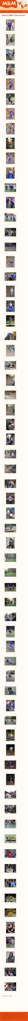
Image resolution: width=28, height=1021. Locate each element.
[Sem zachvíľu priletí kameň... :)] (10, 602)
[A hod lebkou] (10, 557)
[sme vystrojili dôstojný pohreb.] (10, 764)
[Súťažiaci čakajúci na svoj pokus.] (10, 276)
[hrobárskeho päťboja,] (10, 39)
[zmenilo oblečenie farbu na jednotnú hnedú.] (10, 705)
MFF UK (17, 1013)
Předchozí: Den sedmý (7, 996)
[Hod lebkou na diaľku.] (10, 261)
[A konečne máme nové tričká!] (10, 853)
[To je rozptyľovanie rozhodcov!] (10, 335)
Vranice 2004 (7, 15)
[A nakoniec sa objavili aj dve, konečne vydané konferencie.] (10, 972)
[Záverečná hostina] (10, 868)
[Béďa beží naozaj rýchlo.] (10, 128)
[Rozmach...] (10, 113)
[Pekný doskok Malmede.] (10, 528)
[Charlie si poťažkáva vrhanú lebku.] (10, 291)
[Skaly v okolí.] (10, 143)
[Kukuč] (10, 498)
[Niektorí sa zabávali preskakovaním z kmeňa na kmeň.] (10, 454)
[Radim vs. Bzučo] (10, 631)
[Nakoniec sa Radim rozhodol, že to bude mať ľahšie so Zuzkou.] (10, 676)
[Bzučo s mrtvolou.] (10, 158)
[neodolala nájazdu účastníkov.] (10, 883)
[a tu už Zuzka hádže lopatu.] (10, 84)
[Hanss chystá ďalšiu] (10, 69)
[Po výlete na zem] (10, 690)
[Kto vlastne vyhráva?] (10, 661)
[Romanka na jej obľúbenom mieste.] (10, 173)
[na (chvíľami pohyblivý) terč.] (10, 572)
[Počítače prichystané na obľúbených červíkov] (10, 824)
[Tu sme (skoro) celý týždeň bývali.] (10, 794)
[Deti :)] (10, 99)
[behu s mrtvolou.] (10, 54)
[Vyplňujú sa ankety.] (10, 809)
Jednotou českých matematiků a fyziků (16, 1016)
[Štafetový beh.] (10, 187)
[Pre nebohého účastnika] (10, 750)
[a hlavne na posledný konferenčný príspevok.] (10, 838)
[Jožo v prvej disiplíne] (10, 25)
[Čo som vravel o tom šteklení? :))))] (10, 542)
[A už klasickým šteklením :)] (10, 483)
